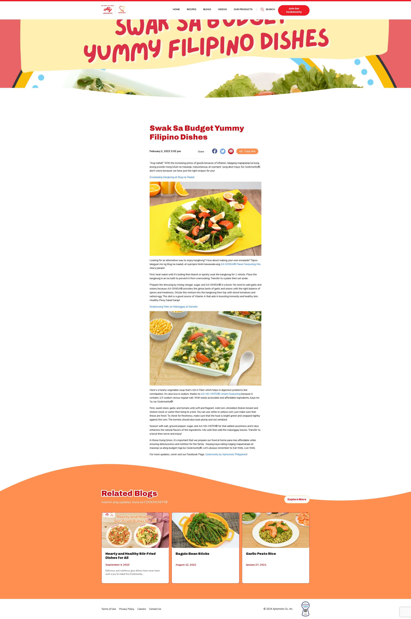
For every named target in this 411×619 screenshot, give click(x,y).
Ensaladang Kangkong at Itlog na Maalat (172, 177)
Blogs (207, 9)
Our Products (243, 9)
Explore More (297, 499)
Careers (141, 609)
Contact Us (155, 609)
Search (270, 9)
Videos (222, 9)
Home (176, 9)
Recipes (191, 9)
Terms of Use (108, 609)
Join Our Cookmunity (294, 10)
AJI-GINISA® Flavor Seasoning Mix (240, 264)
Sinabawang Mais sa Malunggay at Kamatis (174, 306)
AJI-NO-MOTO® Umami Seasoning (221, 394)
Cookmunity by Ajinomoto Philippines (226, 454)
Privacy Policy (126, 609)
